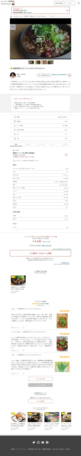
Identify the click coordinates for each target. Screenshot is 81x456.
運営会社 (68, 449)
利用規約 (13, 449)
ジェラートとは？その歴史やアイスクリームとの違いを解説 (51, 425)
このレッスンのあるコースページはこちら (61, 248)
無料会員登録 (59, 3)
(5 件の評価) (45, 304)
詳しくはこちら (28, 12)
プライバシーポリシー (21, 449)
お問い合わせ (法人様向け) (59, 449)
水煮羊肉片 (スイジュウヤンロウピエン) (60, 16)
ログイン (70, 3)
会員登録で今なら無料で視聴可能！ (59, 74)
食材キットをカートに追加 (41, 253)
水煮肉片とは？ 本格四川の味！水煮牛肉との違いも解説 (18, 289)
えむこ (13, 309)
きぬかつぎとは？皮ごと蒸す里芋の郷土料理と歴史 (35, 425)
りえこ (13, 355)
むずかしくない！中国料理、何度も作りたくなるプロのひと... (30, 16)
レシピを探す (40, 401)
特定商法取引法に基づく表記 (34, 449)
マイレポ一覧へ (40, 379)
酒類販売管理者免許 (46, 449)
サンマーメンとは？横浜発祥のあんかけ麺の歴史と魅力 (68, 425)
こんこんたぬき (15, 332)
